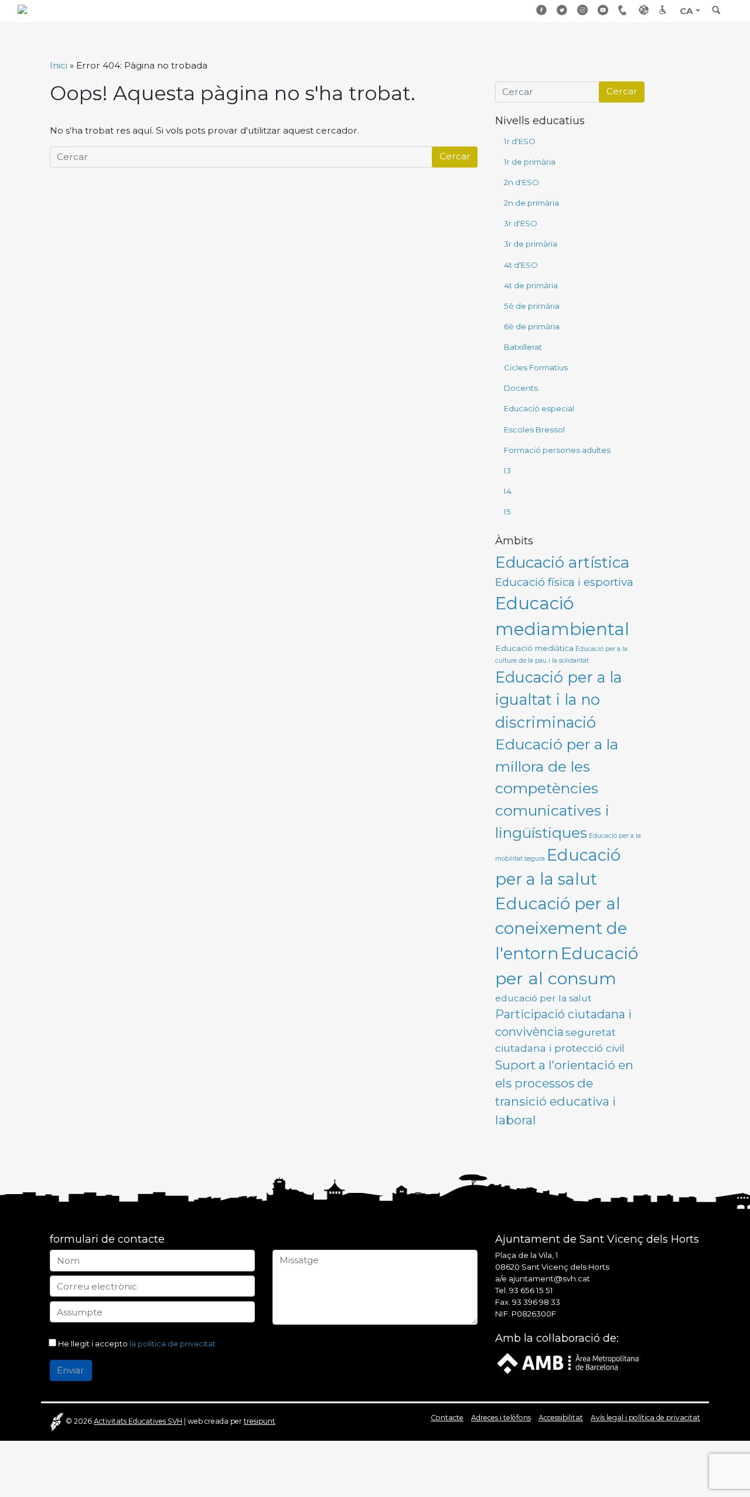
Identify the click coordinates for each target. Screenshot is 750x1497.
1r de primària (529, 161)
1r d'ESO (520, 141)
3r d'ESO (520, 223)
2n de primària (531, 202)
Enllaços (644, 10)
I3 (507, 470)
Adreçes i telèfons (624, 10)
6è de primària (532, 326)
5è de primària (532, 306)
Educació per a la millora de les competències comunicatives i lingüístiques (556, 788)
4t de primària (531, 285)
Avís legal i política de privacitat (645, 1417)
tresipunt (259, 1421)
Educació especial (539, 408)
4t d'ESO (521, 265)
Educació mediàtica (534, 648)
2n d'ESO (521, 182)
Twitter (562, 10)
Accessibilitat (665, 10)
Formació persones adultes (557, 450)
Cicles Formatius (536, 367)
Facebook (542, 10)
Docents (521, 388)
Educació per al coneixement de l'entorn (561, 928)
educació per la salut (543, 998)
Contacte (447, 1417)
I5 (507, 511)
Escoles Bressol (534, 429)
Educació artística (562, 562)
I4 (508, 491)
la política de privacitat (172, 1343)
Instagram (583, 10)
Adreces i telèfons (501, 1417)
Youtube (603, 10)
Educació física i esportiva (564, 582)
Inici (58, 65)
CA (686, 10)
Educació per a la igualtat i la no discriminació (558, 699)
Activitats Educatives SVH (138, 1421)
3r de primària (530, 243)
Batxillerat (523, 347)
